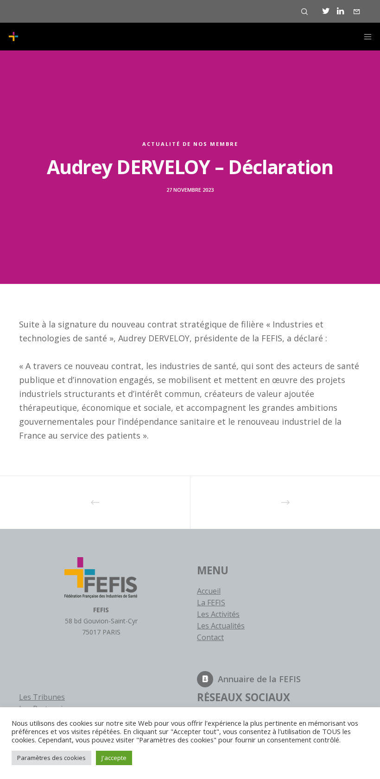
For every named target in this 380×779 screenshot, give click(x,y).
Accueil (209, 591)
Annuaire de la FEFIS (259, 679)
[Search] (304, 11)
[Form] (357, 11)
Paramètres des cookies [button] (51, 758)
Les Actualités (221, 626)
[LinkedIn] (340, 11)
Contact (210, 637)
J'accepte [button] (114, 758)
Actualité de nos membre (190, 143)
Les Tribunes (42, 697)
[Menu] (364, 36)
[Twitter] (326, 11)
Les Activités (218, 614)
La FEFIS (211, 602)
